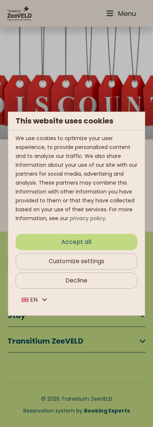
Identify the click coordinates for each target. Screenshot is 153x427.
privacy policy (87, 218)
